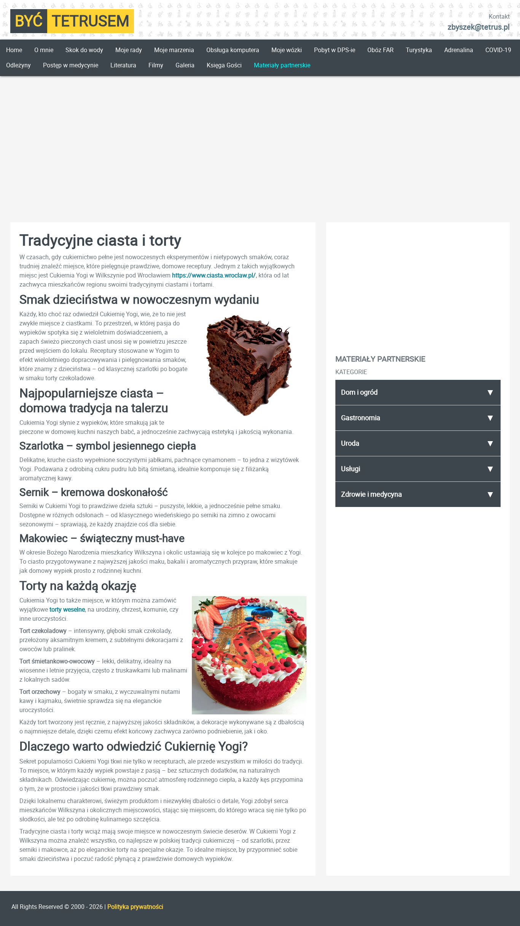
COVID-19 (498, 50)
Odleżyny (18, 65)
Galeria (185, 65)
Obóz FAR (380, 50)
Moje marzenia (174, 50)
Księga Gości (224, 65)
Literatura (123, 65)
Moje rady (128, 50)
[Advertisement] (260, 141)
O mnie (43, 50)
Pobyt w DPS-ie (334, 50)
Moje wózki (286, 50)
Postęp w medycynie (70, 65)
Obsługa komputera (232, 50)
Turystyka (419, 50)
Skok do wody (84, 50)
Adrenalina (458, 50)
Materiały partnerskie (282, 65)
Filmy (155, 65)
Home (14, 50)
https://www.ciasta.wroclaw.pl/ (214, 275)
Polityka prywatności (135, 906)
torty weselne (67, 609)
